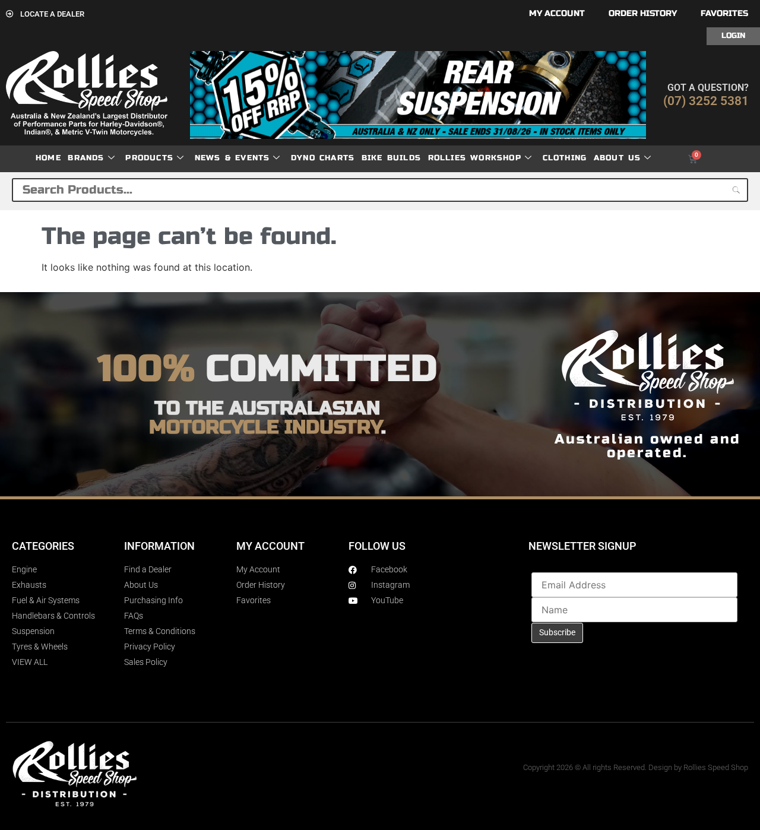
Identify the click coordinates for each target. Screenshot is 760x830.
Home (48, 158)
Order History (643, 13)
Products (149, 158)
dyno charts (322, 158)
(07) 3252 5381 (706, 101)
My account (557, 13)
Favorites (724, 13)
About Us (617, 158)
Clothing (565, 158)
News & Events (232, 158)
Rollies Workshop (474, 158)
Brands (86, 158)
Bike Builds (391, 158)
